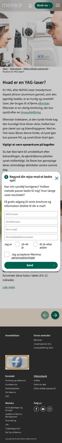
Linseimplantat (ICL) (42, 344)
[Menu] (58, 5)
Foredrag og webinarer (15, 380)
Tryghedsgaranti (12, 428)
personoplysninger (23, 258)
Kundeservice (11, 384)
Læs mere (9, 287)
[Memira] (12, 5)
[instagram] (49, 411)
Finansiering (10, 420)
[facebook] (37, 411)
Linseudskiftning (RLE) (43, 348)
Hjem (5, 68)
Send (30, 265)
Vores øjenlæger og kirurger (13, 409)
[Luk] (56, 178)
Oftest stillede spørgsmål (35, 68)
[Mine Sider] (30, 5)
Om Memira (10, 392)
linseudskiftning (31, 112)
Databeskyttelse (12, 388)
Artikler (37, 380)
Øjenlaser (38, 340)
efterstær (43, 103)
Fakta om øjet (40, 384)
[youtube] (43, 411)
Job (7, 424)
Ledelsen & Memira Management (13, 415)
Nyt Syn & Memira (13, 432)
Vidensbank (15, 68)
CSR (7, 396)
